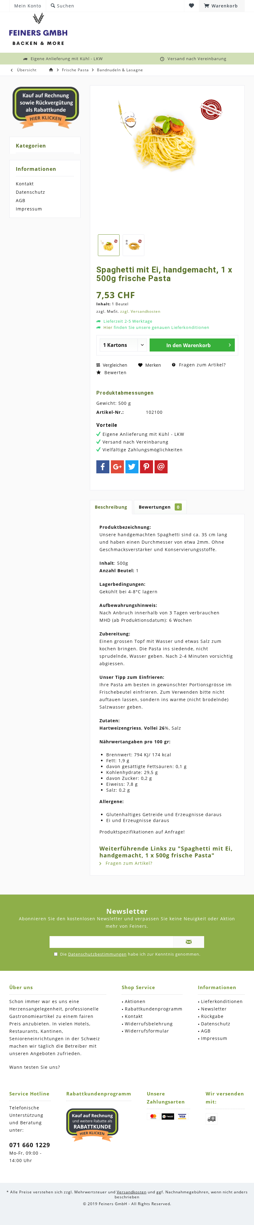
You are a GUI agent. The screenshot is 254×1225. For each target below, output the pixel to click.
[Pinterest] (146, 466)
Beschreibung (111, 507)
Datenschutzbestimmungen (97, 954)
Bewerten (115, 372)
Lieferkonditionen (222, 1001)
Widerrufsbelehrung (149, 1024)
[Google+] (117, 466)
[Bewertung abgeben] (167, 286)
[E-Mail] (161, 466)
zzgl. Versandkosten (140, 311)
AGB (20, 200)
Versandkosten (132, 1192)
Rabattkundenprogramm (153, 1009)
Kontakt (25, 184)
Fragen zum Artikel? (201, 365)
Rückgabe (212, 1016)
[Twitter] (131, 466)
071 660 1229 (29, 1145)
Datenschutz (30, 192)
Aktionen (135, 1001)
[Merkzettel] (191, 6)
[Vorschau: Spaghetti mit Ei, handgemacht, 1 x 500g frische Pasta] (109, 245)
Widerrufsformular (147, 1031)
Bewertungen (159, 507)
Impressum (29, 209)
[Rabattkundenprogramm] (92, 1124)
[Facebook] (102, 466)
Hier (107, 327)
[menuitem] (222, 6)
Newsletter (214, 1009)
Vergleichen (114, 365)
